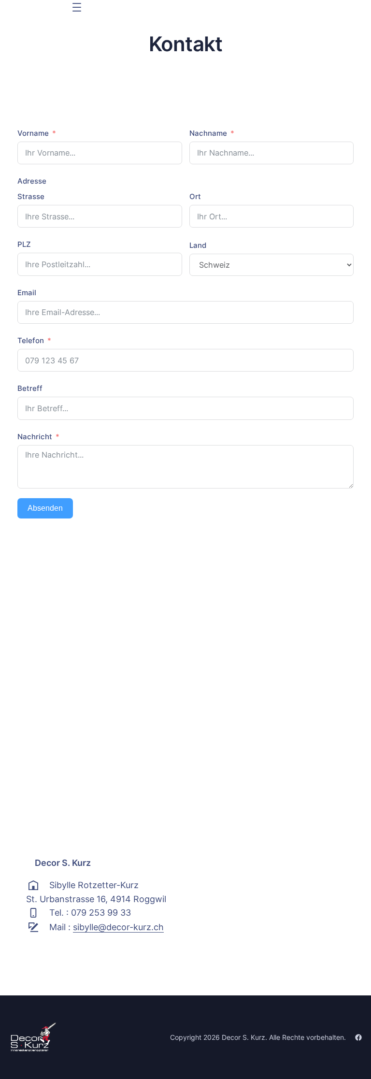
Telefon (30, 340)
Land (197, 245)
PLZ (24, 244)
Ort (195, 196)
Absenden (45, 508)
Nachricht (34, 436)
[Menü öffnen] (77, 7)
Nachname (208, 133)
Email (26, 292)
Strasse (30, 196)
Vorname (33, 133)
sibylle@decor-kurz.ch (118, 927)
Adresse (31, 181)
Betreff (30, 388)
